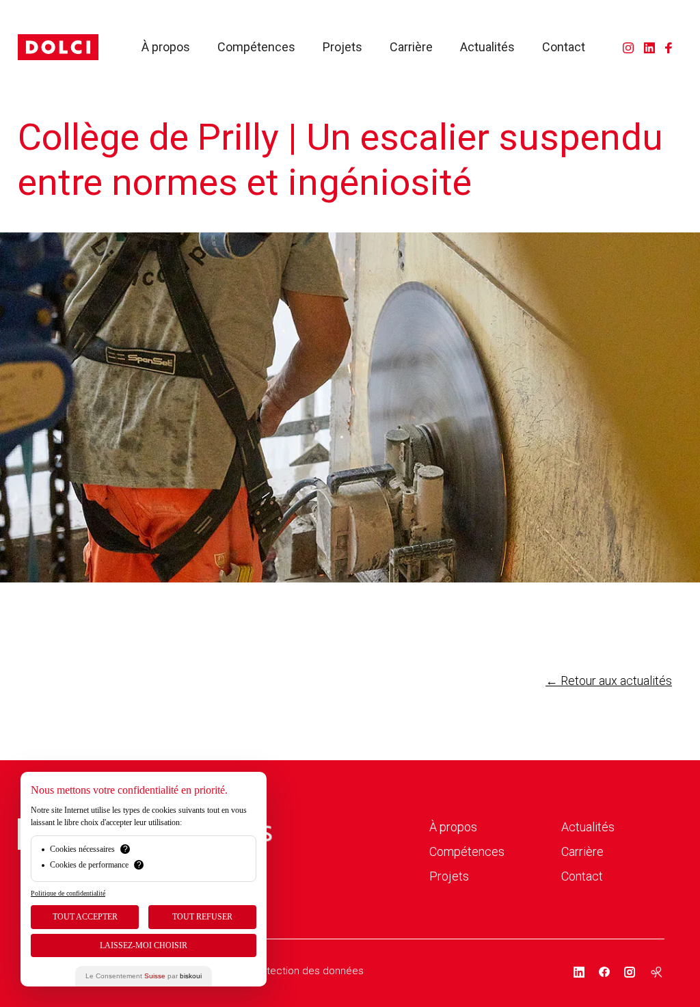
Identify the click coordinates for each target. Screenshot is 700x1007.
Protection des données (307, 971)
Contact (563, 47)
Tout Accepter (85, 917)
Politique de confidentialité (68, 893)
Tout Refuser (202, 917)
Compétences (256, 47)
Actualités (487, 47)
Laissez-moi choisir (143, 945)
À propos (166, 47)
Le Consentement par (143, 976)
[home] (58, 47)
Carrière (411, 47)
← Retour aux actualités (609, 680)
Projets (342, 47)
